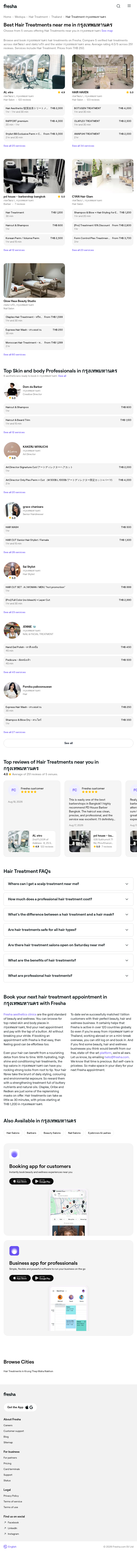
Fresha (8, 1014)
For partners (10, 1457)
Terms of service (13, 1501)
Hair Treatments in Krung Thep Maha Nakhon (28, 1371)
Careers (8, 1425)
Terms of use (11, 1507)
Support (8, 1474)
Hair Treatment (38, 16)
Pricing (7, 1463)
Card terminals (12, 1469)
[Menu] (129, 6)
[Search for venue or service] (118, 6)
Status (7, 1480)
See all (68, 743)
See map (107, 30)
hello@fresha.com (117, 1057)
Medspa (20, 16)
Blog (6, 1436)
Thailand (56, 16)
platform (105, 1052)
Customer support (14, 1431)
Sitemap (8, 1442)
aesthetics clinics (24, 1014)
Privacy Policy (11, 1495)
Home (7, 16)
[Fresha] (10, 6)
